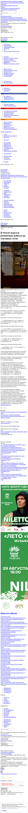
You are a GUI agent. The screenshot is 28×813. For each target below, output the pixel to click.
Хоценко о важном (9, 104)
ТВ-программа (8, 691)
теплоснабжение (8, 431)
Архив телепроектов (6, 131)
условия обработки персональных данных (14, 807)
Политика (6, 187)
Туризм (6, 210)
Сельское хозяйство (9, 200)
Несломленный (8, 45)
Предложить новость (6, 16)
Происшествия (8, 212)
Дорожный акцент (9, 97)
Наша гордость (8, 69)
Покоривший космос (9, 47)
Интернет (6, 149)
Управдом (6, 48)
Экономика (7, 190)
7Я (4, 50)
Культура (6, 186)
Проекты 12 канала (9, 73)
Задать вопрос (4, 739)
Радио (15, 9)
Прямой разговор (8, 74)
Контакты (19, 20)
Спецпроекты (4, 9)
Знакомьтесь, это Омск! (10, 61)
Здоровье (6, 196)
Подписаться (4, 30)
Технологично (7, 81)
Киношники (7, 123)
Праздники (7, 197)
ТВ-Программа (12, 19)
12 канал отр (7, 159)
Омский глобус (8, 71)
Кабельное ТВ (7, 145)
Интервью (6, 214)
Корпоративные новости (10, 135)
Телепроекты (11, 8)
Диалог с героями (8, 59)
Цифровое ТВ (7, 146)
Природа (6, 201)
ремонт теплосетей (18, 431)
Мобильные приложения (10, 151)
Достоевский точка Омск (10, 111)
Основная (6, 157)
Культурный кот (8, 125)
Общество (6, 183)
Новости (17, 8)
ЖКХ (5, 193)
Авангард (10, 9)
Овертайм (6, 88)
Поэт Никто (7, 44)
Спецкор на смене (8, 114)
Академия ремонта (9, 112)
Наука (5, 211)
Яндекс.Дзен (16, 426)
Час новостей (18, 17)
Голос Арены (7, 89)
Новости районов (8, 205)
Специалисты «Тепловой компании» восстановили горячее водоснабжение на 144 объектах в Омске (13, 416)
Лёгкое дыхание (8, 122)
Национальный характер (10, 129)
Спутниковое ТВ (8, 148)
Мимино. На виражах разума (11, 63)
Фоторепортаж (8, 217)
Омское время (7, 116)
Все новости (7, 703)
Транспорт (6, 203)
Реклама (11, 20)
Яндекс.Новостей (5, 423)
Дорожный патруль (9, 99)
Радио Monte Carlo (21, 19)
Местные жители (8, 82)
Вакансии (6, 137)
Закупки (6, 715)
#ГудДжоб (6, 91)
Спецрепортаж (8, 76)
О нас (14, 20)
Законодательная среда (10, 105)
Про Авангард (4, 20)
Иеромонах (7, 62)
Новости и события (9, 613)
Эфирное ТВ (7, 144)
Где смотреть (7, 142)
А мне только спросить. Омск (11, 51)
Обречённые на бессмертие (11, 115)
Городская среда (8, 204)
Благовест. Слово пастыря (11, 58)
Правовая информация (10, 717)
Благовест (6, 56)
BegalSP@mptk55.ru (6, 405)
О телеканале (7, 692)
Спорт (5, 185)
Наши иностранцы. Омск (10, 70)
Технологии (7, 215)
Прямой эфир (4, 8)
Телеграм (15, 429)
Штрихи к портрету (9, 127)
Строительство (8, 192)
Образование (7, 194)
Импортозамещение (9, 207)
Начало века (7, 126)
